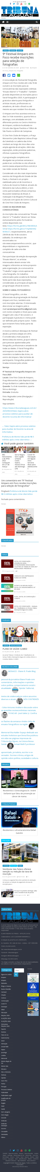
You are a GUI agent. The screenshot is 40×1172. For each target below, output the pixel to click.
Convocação (5, 1001)
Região (20, 865)
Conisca (3, 998)
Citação (3, 995)
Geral (2, 1041)
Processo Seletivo (6, 1089)
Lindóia (3, 1055)
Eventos (3, 1032)
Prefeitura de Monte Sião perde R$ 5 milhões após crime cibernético (18, 438)
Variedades (4, 1134)
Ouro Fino (4, 1081)
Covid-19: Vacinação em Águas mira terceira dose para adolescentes (32, 462)
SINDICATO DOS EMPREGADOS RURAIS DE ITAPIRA (24, 577)
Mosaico (3, 1069)
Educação (13, 865)
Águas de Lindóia (6, 974)
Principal (20, 50)
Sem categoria (5, 1112)
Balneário (4, 983)
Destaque (12, 50)
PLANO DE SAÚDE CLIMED (15, 648)
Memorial (4, 1058)
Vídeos (3, 1137)
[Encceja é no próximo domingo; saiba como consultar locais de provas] (7, 890)
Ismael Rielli (4, 1046)
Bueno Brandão (6, 989)
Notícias (3, 1075)
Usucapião (4, 1131)
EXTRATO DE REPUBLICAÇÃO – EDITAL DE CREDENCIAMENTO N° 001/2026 (24, 587)
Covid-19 (4, 1004)
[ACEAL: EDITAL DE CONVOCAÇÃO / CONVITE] (7, 596)
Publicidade (4, 1092)
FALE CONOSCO (31, 1160)
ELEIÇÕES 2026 (6, 1021)
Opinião (3, 1078)
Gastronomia (5, 1038)
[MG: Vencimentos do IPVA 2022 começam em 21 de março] (7, 448)
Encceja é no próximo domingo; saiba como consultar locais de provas (25, 891)
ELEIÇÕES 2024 (6, 1018)
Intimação (4, 1044)
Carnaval (3, 992)
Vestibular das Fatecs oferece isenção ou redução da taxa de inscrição (17, 871)
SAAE (2, 1106)
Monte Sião (4, 1066)
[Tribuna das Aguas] (3, 22)
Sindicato (6, 645)
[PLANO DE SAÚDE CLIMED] (20, 625)
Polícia (3, 1084)
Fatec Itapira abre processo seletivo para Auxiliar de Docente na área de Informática (19, 429)
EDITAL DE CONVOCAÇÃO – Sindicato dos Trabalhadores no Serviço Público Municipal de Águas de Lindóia (25, 608)
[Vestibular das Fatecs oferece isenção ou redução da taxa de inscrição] (20, 845)
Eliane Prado (25, 68)
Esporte (3, 1029)
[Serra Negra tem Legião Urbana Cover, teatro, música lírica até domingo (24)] (20, 448)
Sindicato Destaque (16, 645)
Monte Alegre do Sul (19, 1155)
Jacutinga (4, 1052)
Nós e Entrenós (6, 1072)
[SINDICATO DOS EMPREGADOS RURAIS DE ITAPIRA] (7, 575)
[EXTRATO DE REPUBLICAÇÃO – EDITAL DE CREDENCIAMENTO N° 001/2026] (7, 585)
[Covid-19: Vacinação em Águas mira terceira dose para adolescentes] (33, 448)
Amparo (6, 50)
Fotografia (20, 71)
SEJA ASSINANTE (22, 1160)
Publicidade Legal (6, 1095)
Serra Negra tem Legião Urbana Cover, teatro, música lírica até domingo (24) (20, 462)
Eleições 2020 (5, 1015)
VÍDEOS (30, 1159)
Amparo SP (12, 71)
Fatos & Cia (4, 1035)
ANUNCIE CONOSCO (10, 1160)
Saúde (3, 1109)
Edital (2, 1009)
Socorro (3, 1128)
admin (18, 651)
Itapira (3, 1049)
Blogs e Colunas (6, 986)
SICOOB (3, 1118)
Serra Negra (4, 1115)
